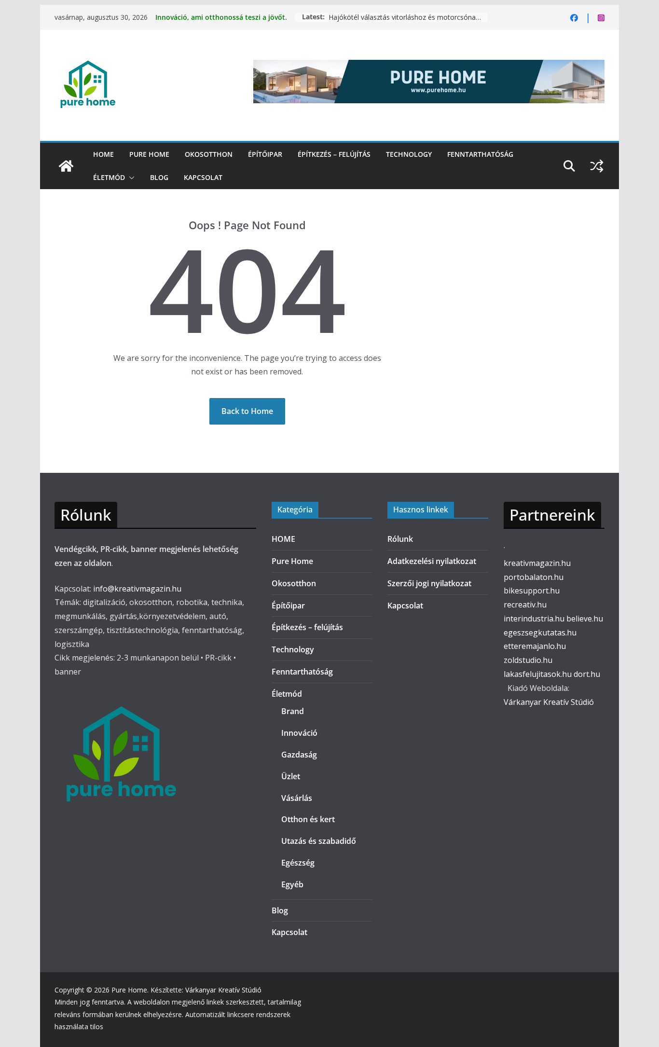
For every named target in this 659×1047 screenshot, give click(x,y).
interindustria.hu (534, 618)
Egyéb (292, 884)
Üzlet (290, 776)
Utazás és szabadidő (318, 841)
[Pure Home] (66, 166)
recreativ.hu (525, 604)
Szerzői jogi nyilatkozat (429, 583)
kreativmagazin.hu (537, 563)
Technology (409, 154)
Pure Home (149, 154)
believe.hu (584, 618)
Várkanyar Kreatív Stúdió (549, 702)
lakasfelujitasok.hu (538, 674)
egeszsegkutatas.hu (540, 632)
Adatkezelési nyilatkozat (431, 561)
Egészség (298, 862)
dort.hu (587, 674)
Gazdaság (299, 754)
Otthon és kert (308, 819)
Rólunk (400, 539)
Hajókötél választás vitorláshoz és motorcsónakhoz (408, 17)
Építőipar (265, 154)
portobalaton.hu (533, 577)
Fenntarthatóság (480, 154)
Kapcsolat (203, 177)
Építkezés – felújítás (334, 154)
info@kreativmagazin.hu (137, 588)
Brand (292, 711)
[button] (130, 177)
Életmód (109, 177)
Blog (159, 177)
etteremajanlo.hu (535, 646)
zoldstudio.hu (528, 660)
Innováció (299, 733)
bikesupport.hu (532, 590)
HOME (103, 154)
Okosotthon (209, 154)
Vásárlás (296, 798)
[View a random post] (596, 166)
